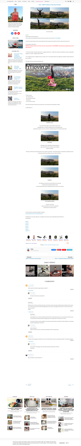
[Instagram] (15, 33)
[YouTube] (18, 33)
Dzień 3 (27, 224)
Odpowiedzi (31, 290)
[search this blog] (73, 1)
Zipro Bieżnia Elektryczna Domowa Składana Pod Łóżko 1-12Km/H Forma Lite (61, 239)
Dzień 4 (27, 226)
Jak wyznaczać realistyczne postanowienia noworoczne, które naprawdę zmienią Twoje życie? (32, 409)
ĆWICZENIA (45, 244)
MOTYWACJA (24, 1)
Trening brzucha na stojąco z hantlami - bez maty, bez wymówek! (69, 424)
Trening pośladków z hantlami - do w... (31, 275)
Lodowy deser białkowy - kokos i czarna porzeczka (17, 428)
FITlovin (32, 292)
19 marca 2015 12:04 (33, 326)
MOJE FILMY (50, 244)
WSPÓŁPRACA (47, 1)
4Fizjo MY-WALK (39, 239)
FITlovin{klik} (57, 38)
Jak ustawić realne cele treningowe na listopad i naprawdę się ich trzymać (51, 416)
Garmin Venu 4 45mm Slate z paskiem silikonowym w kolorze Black (28, 239)
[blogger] (68, 1)
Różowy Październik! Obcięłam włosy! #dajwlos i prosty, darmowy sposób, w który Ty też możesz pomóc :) (35, 423)
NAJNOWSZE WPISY (10, 1)
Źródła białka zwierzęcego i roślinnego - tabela (17, 67)
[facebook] (65, 1)
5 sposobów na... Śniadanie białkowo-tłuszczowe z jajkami (15, 409)
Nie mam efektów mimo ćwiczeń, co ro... (55, 275)
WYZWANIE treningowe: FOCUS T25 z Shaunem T (18, 88)
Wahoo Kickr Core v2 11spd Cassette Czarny (44, 239)
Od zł (28, 240)
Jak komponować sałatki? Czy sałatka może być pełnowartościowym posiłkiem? (17, 422)
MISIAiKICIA (31, 354)
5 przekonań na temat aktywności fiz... (43, 275)
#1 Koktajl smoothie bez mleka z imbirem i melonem (17, 416)
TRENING (19, 1)
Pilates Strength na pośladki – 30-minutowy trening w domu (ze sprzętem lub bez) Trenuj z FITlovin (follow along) (68, 419)
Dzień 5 (27, 227)
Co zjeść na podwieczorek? (17, 99)
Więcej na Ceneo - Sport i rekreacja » (31, 243)
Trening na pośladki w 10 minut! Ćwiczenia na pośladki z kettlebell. (69, 430)
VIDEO (29, 1)
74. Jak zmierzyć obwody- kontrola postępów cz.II (17, 78)
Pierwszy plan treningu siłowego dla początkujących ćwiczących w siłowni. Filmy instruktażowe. (18, 56)
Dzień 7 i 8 (28, 230)
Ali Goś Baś (31, 285)
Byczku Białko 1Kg (50, 239)
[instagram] (66, 1)
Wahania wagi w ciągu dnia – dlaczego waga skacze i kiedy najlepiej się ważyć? (49, 409)
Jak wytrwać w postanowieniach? (33, 417)
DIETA (16, 1)
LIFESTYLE (32, 396)
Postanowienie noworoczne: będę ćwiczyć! (34, 213)
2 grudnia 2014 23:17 (30, 286)
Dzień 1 (27, 221)
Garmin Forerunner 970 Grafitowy (66, 239)
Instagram (59, 249)
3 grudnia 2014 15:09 (33, 315)
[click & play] (15, 47)
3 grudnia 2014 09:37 (30, 303)
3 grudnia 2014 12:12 (30, 337)
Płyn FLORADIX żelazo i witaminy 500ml (34, 239)
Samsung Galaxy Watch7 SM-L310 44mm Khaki (55, 239)
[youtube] (70, 1)
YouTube (64, 249)
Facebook (53, 249)
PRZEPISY (32, 1)
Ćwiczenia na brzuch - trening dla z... (68, 275)
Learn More (62, 443)
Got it (67, 443)
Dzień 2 (27, 222)
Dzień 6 (27, 229)
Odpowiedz (72, 289)
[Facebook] (12, 33)
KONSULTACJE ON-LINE (39, 1)
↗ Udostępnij (70, 249)
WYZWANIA (57, 244)
